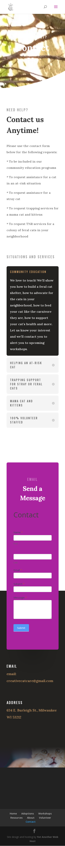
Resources (16, 817)
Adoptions (27, 813)
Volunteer (45, 817)
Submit (21, 628)
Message (20, 597)
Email (18, 570)
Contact (31, 821)
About (30, 817)
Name (18, 532)
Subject (19, 583)
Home (13, 813)
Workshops (45, 813)
